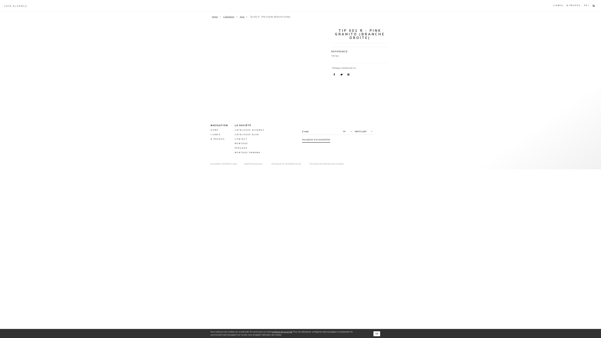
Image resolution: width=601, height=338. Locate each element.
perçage (241, 148)
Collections (228, 16)
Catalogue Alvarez (249, 130)
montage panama (247, 153)
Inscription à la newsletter (316, 139)
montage (241, 144)
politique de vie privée (282, 331)
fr (586, 5)
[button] (348, 131)
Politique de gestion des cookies (327, 164)
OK (376, 333)
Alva (242, 16)
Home (215, 16)
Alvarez (15, 5)
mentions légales (253, 164)
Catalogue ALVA (247, 134)
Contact (241, 139)
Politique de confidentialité (286, 164)
